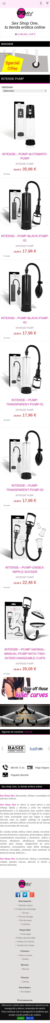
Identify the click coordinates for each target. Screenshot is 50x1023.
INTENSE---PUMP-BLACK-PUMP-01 (25, 238)
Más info (29, 1018)
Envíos (26, 913)
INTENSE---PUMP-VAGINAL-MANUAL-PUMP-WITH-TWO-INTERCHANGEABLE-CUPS (25, 654)
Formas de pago (25, 916)
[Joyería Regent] (0, 7)
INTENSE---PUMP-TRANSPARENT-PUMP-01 (24, 402)
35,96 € (25, 169)
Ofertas (25, 982)
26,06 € (25, 669)
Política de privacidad (25, 938)
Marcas (25, 969)
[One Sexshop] (25, 13)
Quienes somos (26, 905)
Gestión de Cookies (26, 945)
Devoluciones (26, 920)
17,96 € (25, 251)
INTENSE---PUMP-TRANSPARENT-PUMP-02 (24, 488)
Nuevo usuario (25, 955)
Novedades (26, 991)
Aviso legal (26, 934)
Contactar (25, 924)
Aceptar (21, 1018)
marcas (28, 731)
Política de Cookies (25, 941)
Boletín (26, 959)
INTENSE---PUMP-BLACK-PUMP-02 (25, 320)
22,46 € (25, 582)
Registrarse (41, 4)
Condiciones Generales (25, 909)
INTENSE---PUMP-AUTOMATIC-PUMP (25, 156)
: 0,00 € (26, 34)
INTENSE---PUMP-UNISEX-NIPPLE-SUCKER (25, 569)
